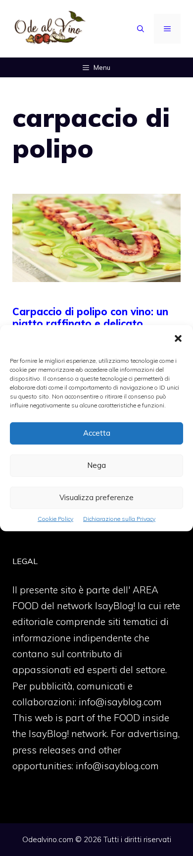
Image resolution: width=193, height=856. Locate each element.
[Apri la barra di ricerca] (140, 29)
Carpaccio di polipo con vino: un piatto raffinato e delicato (90, 317)
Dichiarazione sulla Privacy (119, 518)
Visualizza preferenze (96, 497)
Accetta (96, 433)
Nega (96, 465)
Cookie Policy (55, 518)
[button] (178, 339)
